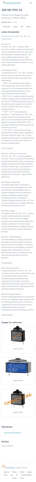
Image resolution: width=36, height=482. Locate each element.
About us (6, 472)
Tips (11, 475)
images (15, 26)
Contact (21, 472)
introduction (6, 26)
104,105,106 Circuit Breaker (12, 433)
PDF (22, 26)
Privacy (14, 478)
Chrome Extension (26, 475)
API (17, 475)
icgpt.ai (12, 468)
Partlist (28, 26)
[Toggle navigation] (30, 3)
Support (29, 472)
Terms (22, 478)
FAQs (5, 475)
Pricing (14, 472)
